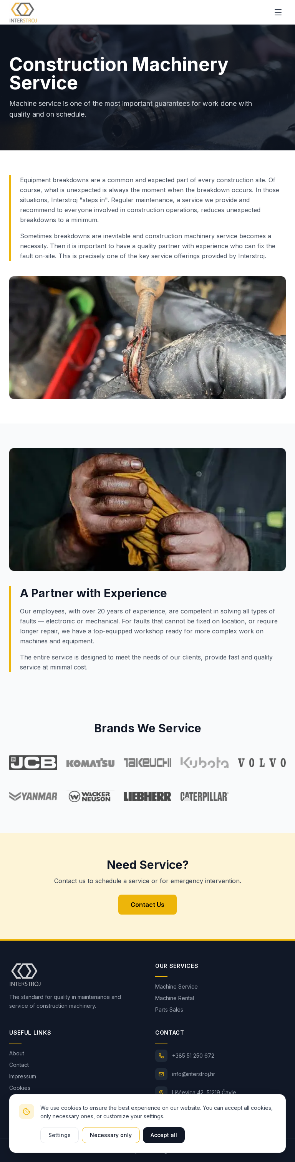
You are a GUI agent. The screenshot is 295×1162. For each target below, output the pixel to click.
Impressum (22, 1076)
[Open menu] (278, 12)
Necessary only (111, 1135)
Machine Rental (174, 998)
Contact (19, 1064)
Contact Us (147, 904)
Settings (59, 1135)
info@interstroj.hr (193, 1074)
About (16, 1053)
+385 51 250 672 (193, 1055)
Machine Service (176, 986)
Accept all (164, 1135)
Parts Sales (169, 1009)
